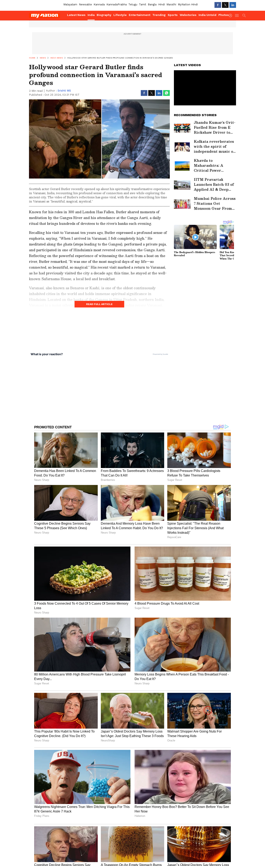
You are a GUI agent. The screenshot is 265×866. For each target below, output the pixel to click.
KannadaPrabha (116, 4)
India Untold (207, 15)
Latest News (76, 15)
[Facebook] (217, 5)
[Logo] (46, 15)
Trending (159, 15)
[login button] (231, 15)
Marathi (171, 4)
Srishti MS (64, 90)
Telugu (132, 4)
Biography (104, 15)
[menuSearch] (244, 15)
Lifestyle (120, 15)
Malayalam (70, 4)
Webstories (188, 15)
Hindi (161, 4)
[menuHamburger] (237, 15)
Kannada (99, 4)
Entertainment (139, 15)
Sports (173, 15)
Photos (223, 15)
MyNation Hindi (188, 4)
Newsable (85, 4)
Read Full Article (99, 304)
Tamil (142, 4)
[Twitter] (225, 5)
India (91, 15)
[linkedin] (232, 5)
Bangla (152, 4)
